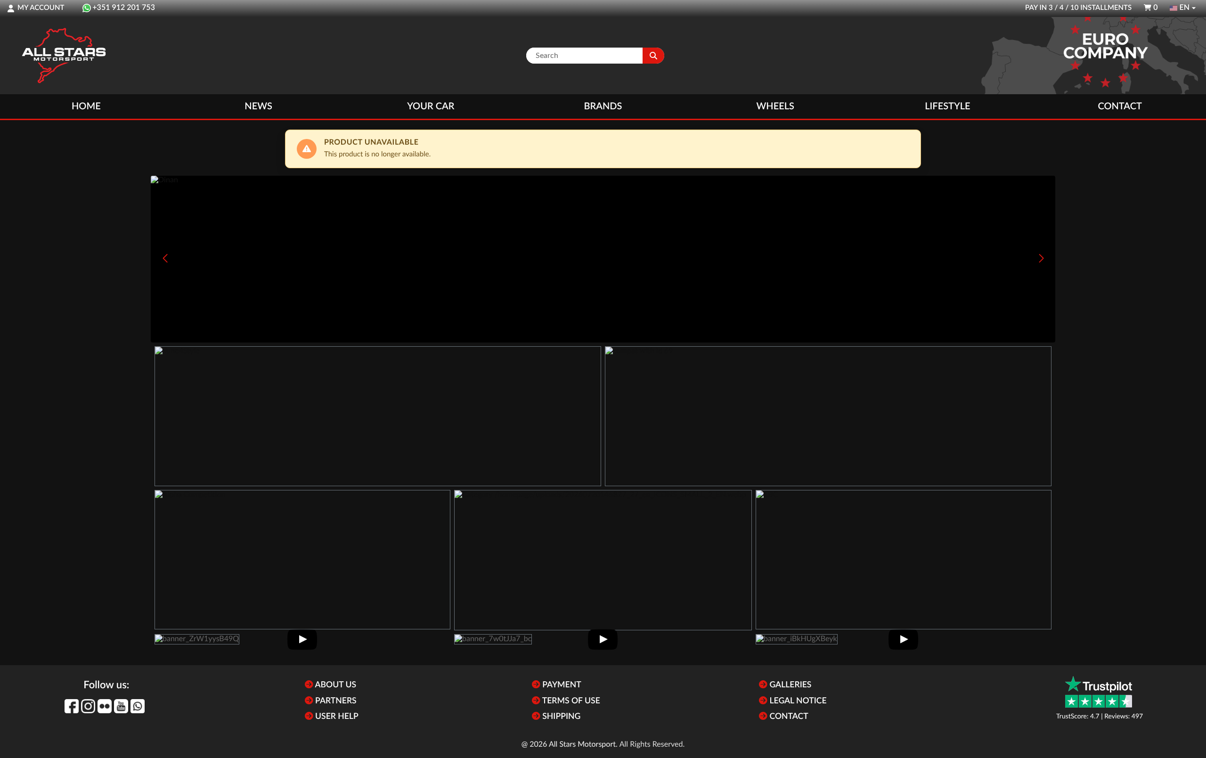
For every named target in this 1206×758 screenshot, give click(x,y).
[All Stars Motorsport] (63, 55)
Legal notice (797, 701)
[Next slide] (1041, 258)
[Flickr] (105, 706)
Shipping (560, 717)
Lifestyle (947, 106)
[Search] (653, 56)
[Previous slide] (164, 258)
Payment (560, 685)
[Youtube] (121, 706)
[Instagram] (88, 706)
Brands (603, 106)
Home (86, 106)
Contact (1119, 106)
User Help (336, 717)
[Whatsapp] (137, 706)
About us (334, 685)
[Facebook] (72, 706)
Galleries (789, 685)
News (258, 106)
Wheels (775, 106)
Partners (335, 701)
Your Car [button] (430, 106)
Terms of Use (570, 701)
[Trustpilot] (1099, 692)
